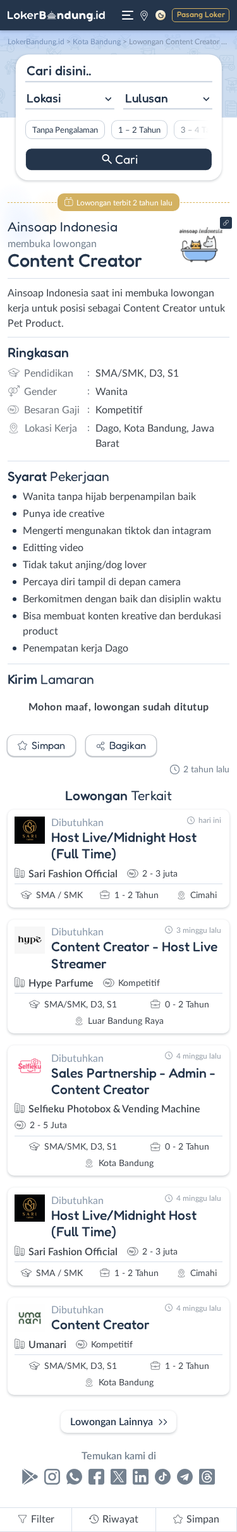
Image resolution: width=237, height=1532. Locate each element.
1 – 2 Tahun (139, 130)
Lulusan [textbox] (146, 98)
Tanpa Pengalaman (64, 130)
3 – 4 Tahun (201, 130)
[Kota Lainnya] (144, 15)
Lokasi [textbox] (44, 98)
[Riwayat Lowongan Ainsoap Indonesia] (200, 267)
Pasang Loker (201, 14)
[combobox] (69, 99)
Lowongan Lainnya (111, 1422)
